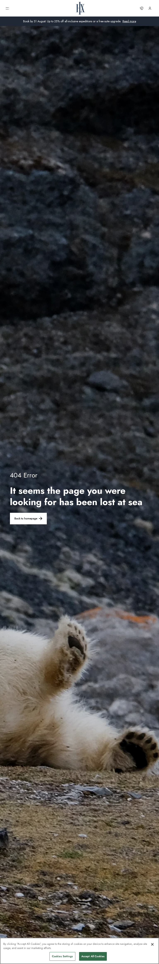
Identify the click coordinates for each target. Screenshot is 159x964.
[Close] (152, 944)
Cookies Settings (62, 956)
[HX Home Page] (80, 8)
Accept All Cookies (93, 956)
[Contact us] (141, 8)
